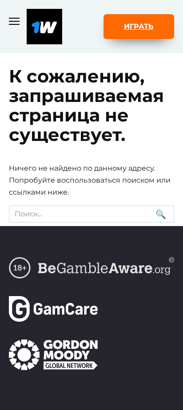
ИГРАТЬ (139, 26)
